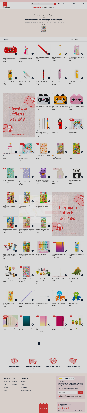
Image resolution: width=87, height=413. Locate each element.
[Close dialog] (67, 194)
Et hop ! (56, 210)
